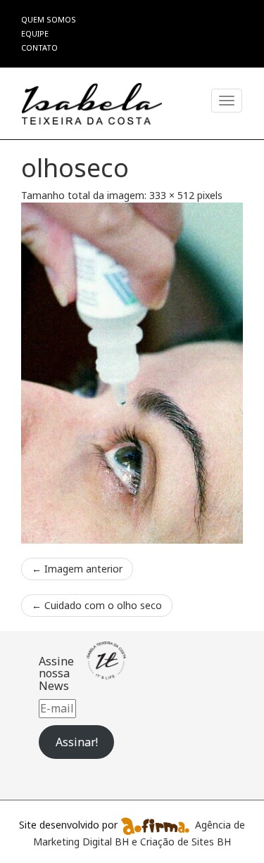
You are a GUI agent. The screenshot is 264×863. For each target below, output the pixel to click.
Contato (39, 47)
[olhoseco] (132, 373)
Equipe (35, 33)
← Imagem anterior (77, 568)
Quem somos (48, 19)
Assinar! (77, 742)
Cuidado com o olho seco (97, 605)
